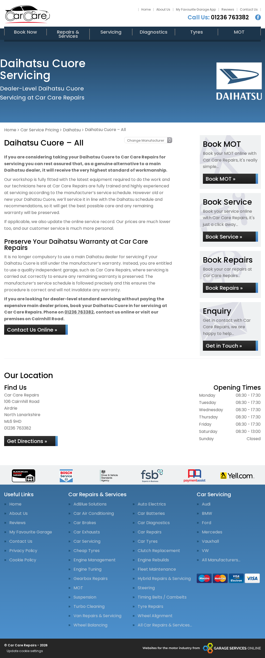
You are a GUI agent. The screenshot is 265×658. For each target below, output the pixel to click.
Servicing (110, 32)
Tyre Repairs (150, 607)
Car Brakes (84, 523)
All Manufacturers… (221, 560)
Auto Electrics (152, 504)
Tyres (196, 32)
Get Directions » (27, 441)
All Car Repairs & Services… (165, 625)
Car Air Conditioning (93, 513)
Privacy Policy (23, 551)
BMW (207, 513)
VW (205, 551)
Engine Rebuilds (153, 560)
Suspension (84, 597)
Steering (146, 588)
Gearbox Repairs (90, 579)
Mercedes (212, 532)
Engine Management (94, 560)
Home (146, 9)
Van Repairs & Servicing (97, 616)
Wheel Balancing (90, 625)
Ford (206, 523)
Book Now (25, 32)
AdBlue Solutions (90, 504)
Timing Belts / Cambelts (162, 597)
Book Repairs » (224, 288)
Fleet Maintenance (157, 569)
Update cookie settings (25, 651)
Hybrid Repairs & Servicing (164, 579)
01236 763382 (218, 17)
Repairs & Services (68, 34)
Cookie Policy (22, 560)
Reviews (228, 9)
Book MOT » (220, 178)
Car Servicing (86, 541)
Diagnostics (153, 32)
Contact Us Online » (32, 329)
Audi (206, 504)
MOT (239, 32)
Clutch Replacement (159, 551)
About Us (163, 9)
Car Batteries (151, 513)
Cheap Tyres (86, 551)
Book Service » (224, 236)
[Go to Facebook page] (258, 17)
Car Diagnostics (154, 523)
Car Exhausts (86, 532)
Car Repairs (149, 532)
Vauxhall (210, 541)
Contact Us (249, 9)
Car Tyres (148, 541)
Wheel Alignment (155, 616)
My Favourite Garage (30, 532)
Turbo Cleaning (89, 607)
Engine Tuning (87, 569)
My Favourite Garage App (196, 9)
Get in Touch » (224, 345)
